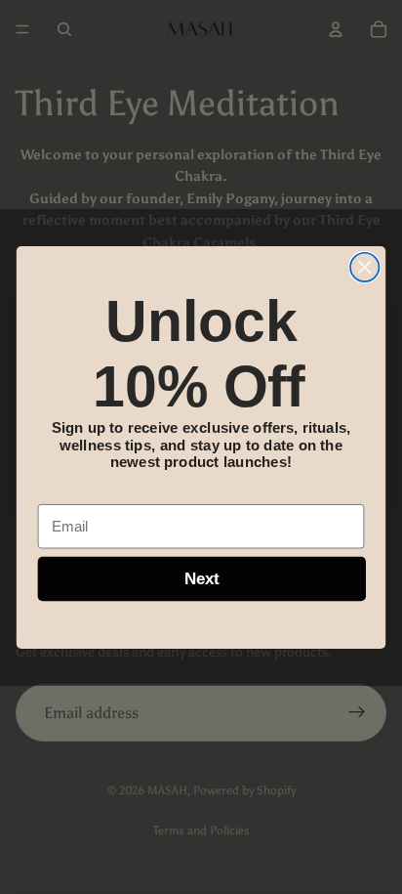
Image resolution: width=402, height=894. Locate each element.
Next (202, 578)
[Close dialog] (364, 266)
